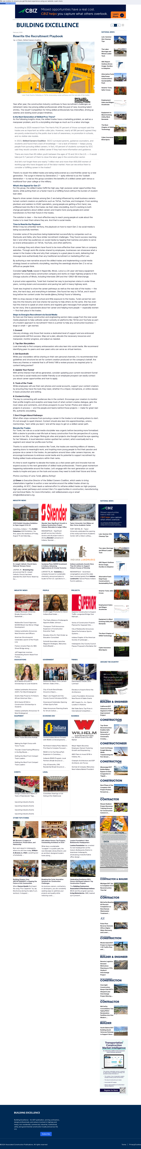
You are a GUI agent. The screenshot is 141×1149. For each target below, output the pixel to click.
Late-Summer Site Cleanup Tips (106, 39)
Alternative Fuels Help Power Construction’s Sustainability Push (107, 78)
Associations (20, 660)
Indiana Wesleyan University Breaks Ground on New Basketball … (25, 614)
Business (75, 716)
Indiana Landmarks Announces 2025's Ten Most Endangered (26, 691)
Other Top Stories (21, 818)
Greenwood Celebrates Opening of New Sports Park (55, 703)
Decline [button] (3, 3)
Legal (45, 772)
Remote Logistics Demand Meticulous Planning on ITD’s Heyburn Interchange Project (106, 968)
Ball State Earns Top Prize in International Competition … (82, 709)
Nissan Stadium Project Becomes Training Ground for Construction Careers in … (106, 808)
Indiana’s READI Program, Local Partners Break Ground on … (54, 759)
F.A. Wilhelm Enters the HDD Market (82, 738)
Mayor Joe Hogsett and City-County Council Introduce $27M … (55, 697)
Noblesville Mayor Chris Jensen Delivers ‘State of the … (54, 682)
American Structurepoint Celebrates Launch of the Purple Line (26, 639)
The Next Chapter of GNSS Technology (107, 127)
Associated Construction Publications (19, 1145)
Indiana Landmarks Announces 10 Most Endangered (27, 712)
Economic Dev (49, 716)
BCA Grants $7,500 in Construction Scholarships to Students (25, 704)
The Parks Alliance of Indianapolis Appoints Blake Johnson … (55, 621)
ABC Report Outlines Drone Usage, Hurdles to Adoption (106, 564)
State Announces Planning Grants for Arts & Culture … (55, 709)
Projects (75, 590)
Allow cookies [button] (11, 3)
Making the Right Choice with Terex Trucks (25, 744)
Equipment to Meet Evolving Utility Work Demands (106, 621)
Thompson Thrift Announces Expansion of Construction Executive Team (53, 628)
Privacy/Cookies (135, 1145)
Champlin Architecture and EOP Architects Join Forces (83, 762)
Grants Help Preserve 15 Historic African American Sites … (27, 697)
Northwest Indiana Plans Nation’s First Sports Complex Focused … (55, 747)
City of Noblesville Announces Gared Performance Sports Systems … (83, 631)
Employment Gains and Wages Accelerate (107, 102)
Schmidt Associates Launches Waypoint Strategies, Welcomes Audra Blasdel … (54, 643)
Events (17, 772)
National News (108, 32)
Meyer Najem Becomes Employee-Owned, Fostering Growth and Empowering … (82, 748)
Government (48, 660)
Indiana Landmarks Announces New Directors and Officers (26, 632)
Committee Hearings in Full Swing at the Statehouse (53, 795)
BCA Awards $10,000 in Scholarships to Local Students (26, 682)
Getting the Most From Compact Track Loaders (26, 757)
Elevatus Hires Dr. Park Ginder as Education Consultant (55, 636)
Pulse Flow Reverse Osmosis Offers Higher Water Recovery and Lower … (106, 928)
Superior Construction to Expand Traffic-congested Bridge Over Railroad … (84, 614)
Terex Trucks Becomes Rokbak (26, 737)
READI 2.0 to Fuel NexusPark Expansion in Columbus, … (53, 753)
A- (112, 25)
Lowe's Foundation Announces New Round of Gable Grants (83, 697)
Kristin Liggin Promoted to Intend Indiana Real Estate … (55, 613)
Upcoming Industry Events (24, 802)
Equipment (19, 716)
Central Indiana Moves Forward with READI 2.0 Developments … (55, 738)
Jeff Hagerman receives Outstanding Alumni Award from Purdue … (26, 654)
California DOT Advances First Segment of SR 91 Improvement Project (106, 710)
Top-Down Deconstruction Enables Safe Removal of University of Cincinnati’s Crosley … (106, 732)
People (46, 590)
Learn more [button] (58, 1)
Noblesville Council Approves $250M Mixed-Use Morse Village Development (27, 625)
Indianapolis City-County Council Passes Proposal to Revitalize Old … (84, 646)
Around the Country (109, 662)
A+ (118, 25)
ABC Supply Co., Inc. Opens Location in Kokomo (82, 703)
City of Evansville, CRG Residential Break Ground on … (54, 766)
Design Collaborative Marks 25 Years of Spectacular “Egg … (26, 795)
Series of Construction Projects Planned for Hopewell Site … (83, 624)
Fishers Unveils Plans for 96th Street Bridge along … (26, 647)
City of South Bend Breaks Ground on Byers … (52, 691)
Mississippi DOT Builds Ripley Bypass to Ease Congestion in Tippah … (106, 771)
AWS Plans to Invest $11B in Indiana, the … (82, 755)
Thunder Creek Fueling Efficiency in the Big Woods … (27, 751)
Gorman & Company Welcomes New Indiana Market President (83, 768)
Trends (74, 660)
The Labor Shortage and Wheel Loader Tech (106, 550)
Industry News (19, 500)
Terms (124, 1145)
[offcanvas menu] (122, 25)
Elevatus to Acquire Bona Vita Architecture (82, 691)
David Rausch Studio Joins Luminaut (81, 682)
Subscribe (46, 1134)
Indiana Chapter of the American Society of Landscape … (83, 638)
